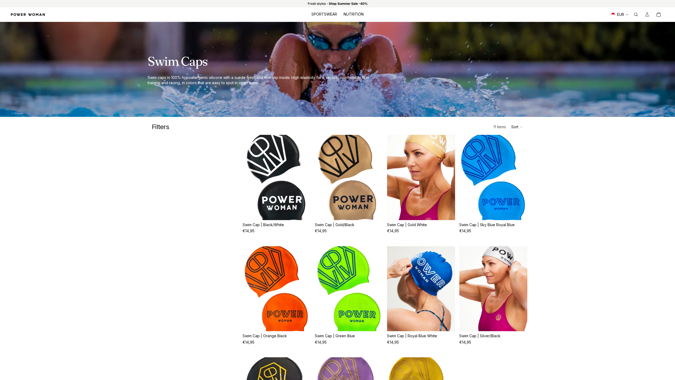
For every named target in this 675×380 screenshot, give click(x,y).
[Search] (636, 14)
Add (451, 212)
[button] (517, 127)
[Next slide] (303, 177)
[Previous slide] (250, 177)
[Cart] (658, 14)
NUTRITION (354, 14)
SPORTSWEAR (324, 14)
